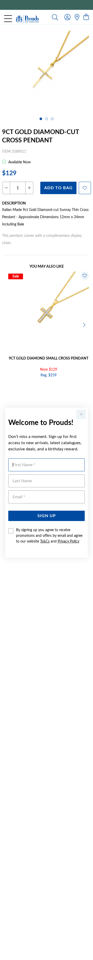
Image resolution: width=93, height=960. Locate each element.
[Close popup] (81, 414)
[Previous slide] (8, 324)
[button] (41, 119)
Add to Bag (58, 188)
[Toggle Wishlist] (85, 276)
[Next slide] (85, 324)
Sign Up (46, 516)
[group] (46, 5)
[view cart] (86, 17)
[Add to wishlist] (85, 188)
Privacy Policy (68, 541)
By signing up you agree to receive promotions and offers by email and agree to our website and (49, 535)
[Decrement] (6, 188)
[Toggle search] (55, 17)
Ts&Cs (45, 541)
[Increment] (29, 188)
